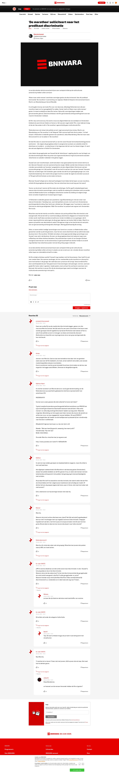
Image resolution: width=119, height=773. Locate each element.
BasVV (46, 631)
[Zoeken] (107, 3)
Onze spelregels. (33, 289)
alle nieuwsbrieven (75, 719)
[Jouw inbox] (110, 2)
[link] (31, 36)
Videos (70, 14)
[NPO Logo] (116, 3)
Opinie (30, 28)
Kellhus (38, 458)
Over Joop (89, 14)
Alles (96, 14)
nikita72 (46, 678)
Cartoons (45, 14)
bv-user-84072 (40, 563)
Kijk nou (53, 14)
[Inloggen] (113, 3)
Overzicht (22, 14)
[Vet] (31, 302)
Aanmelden (51, 716)
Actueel (30, 14)
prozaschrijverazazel (42, 321)
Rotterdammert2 (41, 540)
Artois (38, 353)
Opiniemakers (79, 14)
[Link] (38, 302)
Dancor (38, 508)
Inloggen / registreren (81, 307)
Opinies (37, 14)
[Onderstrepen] (36, 302)
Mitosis (46, 594)
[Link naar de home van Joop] (14, 9)
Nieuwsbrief (62, 14)
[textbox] (59, 296)
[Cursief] (33, 302)
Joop (19, 9)
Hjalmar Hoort (40, 383)
